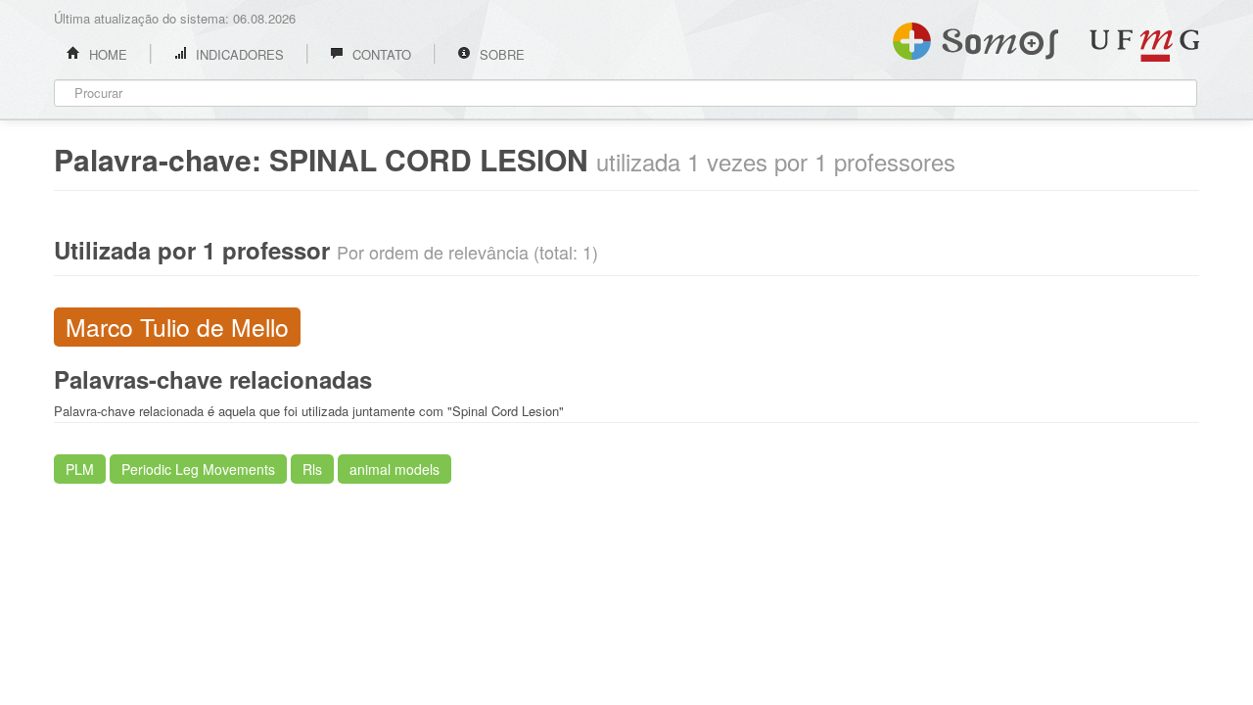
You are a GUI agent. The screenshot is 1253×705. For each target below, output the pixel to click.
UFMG (1144, 45)
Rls (312, 469)
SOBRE (500, 54)
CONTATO (379, 54)
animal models (394, 469)
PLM (80, 469)
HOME (106, 54)
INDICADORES (238, 54)
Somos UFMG (975, 37)
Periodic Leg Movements (198, 469)
